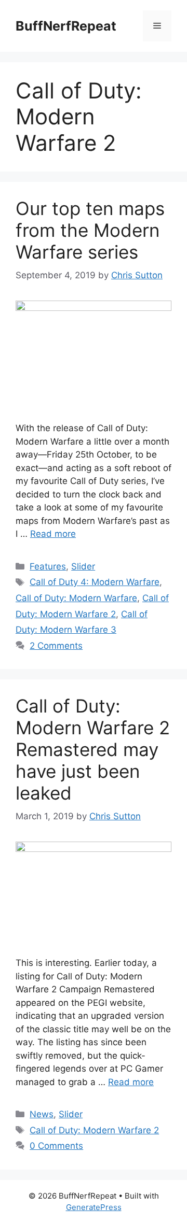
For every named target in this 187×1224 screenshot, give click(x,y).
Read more (53, 534)
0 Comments (56, 1146)
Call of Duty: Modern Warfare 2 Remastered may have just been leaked (93, 749)
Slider (83, 566)
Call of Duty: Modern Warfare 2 (94, 1130)
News (42, 1114)
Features (48, 566)
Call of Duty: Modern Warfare (76, 598)
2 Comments (56, 646)
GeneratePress (94, 1207)
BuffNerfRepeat (66, 26)
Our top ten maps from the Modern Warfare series (90, 230)
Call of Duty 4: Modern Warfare (94, 582)
